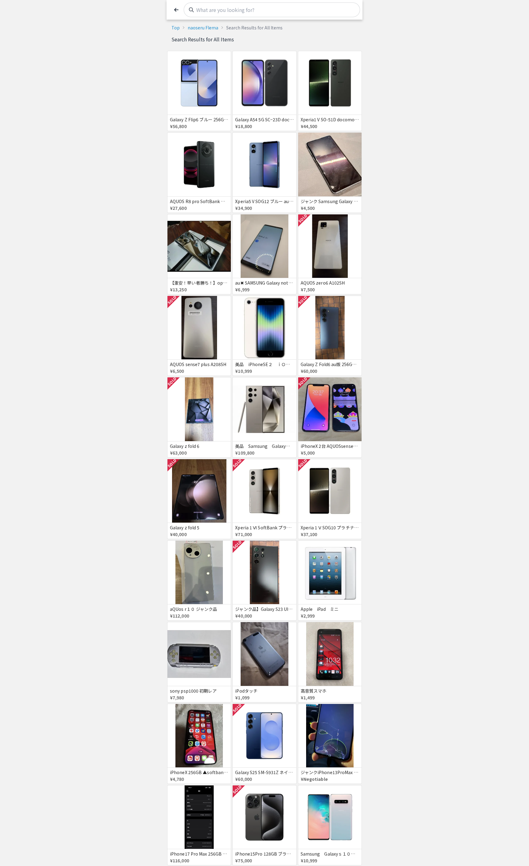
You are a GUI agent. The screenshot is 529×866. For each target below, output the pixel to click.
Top (175, 28)
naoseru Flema (203, 28)
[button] (176, 9)
